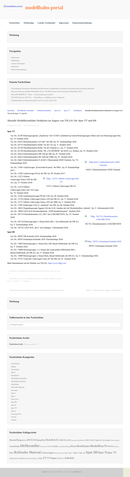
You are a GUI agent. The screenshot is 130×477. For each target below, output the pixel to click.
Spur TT (67, 111)
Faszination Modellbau (77, 440)
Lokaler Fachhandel (46, 23)
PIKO (11, 453)
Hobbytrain (43, 446)
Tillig (16, 281)
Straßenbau (21, 458)
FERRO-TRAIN (90, 440)
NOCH (110, 446)
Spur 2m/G (15, 399)
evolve (44, 472)
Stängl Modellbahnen (31, 458)
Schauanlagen (47, 452)
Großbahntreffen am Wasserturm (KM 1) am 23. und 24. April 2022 (34, 100)
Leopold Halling (64, 446)
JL (38, 125)
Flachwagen (106, 440)
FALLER (66, 440)
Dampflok (40, 440)
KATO (49, 446)
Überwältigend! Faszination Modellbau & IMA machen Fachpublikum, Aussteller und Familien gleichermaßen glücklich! (52, 88)
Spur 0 (13, 393)
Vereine (13, 417)
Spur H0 (57, 111)
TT (20, 281)
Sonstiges (14, 390)
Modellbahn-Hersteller (25, 111)
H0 (23, 279)
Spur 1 (13, 396)
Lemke (55, 446)
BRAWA (24, 440)
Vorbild (13, 420)
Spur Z (13, 411)
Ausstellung (15, 363)
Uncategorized (16, 414)
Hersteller (28, 279)
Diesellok (13, 279)
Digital (13, 367)
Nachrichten (14, 23)
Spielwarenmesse (59, 453)
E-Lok (19, 279)
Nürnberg (116, 446)
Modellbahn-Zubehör (18, 381)
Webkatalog (28, 23)
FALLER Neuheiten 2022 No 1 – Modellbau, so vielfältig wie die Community (38, 97)
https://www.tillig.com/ (57, 263)
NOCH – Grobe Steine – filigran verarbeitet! (103, 290)
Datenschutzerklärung (82, 23)
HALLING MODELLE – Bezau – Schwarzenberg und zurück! (32, 94)
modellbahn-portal (44, 7)
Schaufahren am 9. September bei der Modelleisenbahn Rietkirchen (36, 290)
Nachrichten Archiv (16, 344)
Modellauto (78, 111)
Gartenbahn (15, 369)
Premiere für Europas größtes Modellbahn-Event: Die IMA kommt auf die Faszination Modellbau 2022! (46, 91)
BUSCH (31, 440)
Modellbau (15, 384)
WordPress (77, 472)
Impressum (64, 23)
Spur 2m (82, 453)
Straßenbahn (13, 458)
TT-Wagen (25, 281)
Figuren (98, 440)
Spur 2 (76, 453)
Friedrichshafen (115, 440)
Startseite (10, 111)
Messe (13, 372)
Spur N (13, 405)
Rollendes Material (44, 111)
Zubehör (69, 458)
